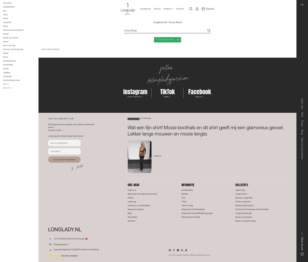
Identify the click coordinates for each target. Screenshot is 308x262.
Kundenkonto (187, 190)
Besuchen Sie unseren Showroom (142, 194)
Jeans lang (240, 190)
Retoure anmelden (136, 209)
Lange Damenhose (243, 213)
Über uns (132, 190)
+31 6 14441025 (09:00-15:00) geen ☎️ (71, 239)
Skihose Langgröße (243, 197)
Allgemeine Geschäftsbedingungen (197, 213)
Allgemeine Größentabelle (193, 209)
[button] (19, 84)
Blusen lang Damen (243, 217)
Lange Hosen (241, 194)
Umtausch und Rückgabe (139, 205)
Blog (130, 213)
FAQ (183, 197)
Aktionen (131, 221)
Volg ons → (199, 97)
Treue (184, 201)
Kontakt (185, 194)
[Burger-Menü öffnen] (302, 4)
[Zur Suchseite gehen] (191, 8)
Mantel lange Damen (244, 205)
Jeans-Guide (187, 205)
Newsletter (132, 217)
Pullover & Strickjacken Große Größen (252, 209)
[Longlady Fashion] (128, 9)
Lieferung (132, 201)
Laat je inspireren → (135, 97)
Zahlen (131, 197)
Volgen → (167, 97)
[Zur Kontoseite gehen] (197, 8)
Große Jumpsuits (242, 201)
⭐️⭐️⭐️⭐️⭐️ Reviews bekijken (63, 256)
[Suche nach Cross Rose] (209, 30)
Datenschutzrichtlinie (191, 217)
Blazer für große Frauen (245, 221)
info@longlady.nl (61, 244)
